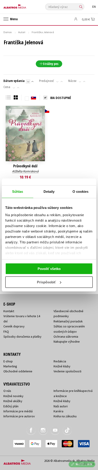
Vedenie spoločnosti (67, 371)
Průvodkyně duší (25, 166)
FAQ (6, 331)
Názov (72, 80)
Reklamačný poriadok (68, 321)
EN (94, 7)
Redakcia (60, 361)
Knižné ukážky (12, 401)
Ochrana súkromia (66, 336)
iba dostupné (60, 97)
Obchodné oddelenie (17, 371)
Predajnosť (46, 80)
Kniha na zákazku (65, 416)
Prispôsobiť (46, 282)
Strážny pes (50, 64)
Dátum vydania (14, 80)
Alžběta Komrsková (25, 171)
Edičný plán (10, 406)
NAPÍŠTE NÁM (84, 464)
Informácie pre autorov (19, 416)
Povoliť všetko (49, 269)
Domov (7, 32)
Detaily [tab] (49, 191)
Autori (21, 32)
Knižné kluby (62, 366)
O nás (7, 391)
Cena (6, 87)
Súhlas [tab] (17, 191)
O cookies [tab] (80, 191)
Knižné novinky (13, 396)
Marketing (10, 366)
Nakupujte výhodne (67, 341)
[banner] (23, 5)
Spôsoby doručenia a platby (22, 336)
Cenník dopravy (14, 326)
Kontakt (8, 311)
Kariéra (58, 411)
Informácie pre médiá (18, 411)
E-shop (8, 361)
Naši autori (61, 406)
